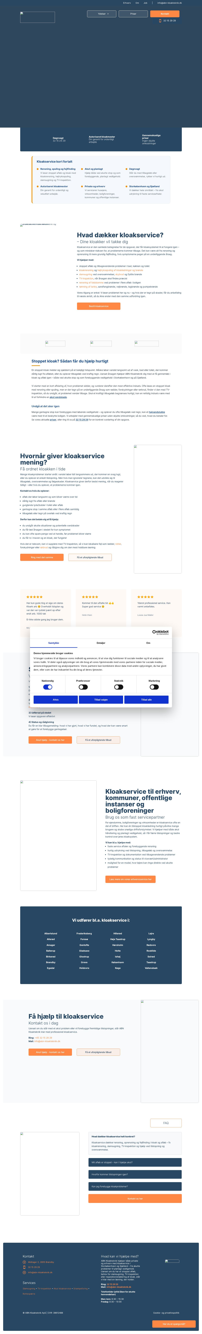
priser (53, 419)
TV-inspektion (86, 278)
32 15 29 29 (169, 20)
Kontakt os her (135, 1198)
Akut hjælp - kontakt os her (50, 740)
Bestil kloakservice (98, 306)
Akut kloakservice (62, 1288)
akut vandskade (58, 397)
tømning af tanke (88, 286)
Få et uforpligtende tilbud (90, 557)
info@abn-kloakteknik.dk (169, 3)
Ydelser (102, 13)
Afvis (56, 699)
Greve (84, 962)
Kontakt (165, 13)
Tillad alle (146, 699)
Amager (51, 945)
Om (137, 3)
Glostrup (84, 956)
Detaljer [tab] (101, 642)
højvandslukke (157, 412)
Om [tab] (148, 642)
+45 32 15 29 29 (43, 1037)
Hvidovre (84, 968)
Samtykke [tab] (53, 642)
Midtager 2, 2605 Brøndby (41, 1262)
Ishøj (117, 956)
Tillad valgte (101, 699)
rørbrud (44, 547)
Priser (133, 13)
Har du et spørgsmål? (174, 1324)
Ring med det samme (42, 557)
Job (145, 3)
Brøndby (50, 962)
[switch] (83, 687)
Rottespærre (29, 1293)
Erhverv (127, 3)
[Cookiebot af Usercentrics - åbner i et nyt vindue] (155, 632)
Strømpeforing (80, 1288)
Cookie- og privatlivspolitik (166, 1312)
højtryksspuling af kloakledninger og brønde (120, 270)
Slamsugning (29, 1288)
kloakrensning (86, 270)
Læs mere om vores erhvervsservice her (131, 879)
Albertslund (50, 933)
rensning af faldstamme (91, 282)
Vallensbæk (151, 968)
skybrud (119, 274)
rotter (118, 544)
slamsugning (85, 274)
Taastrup (151, 962)
